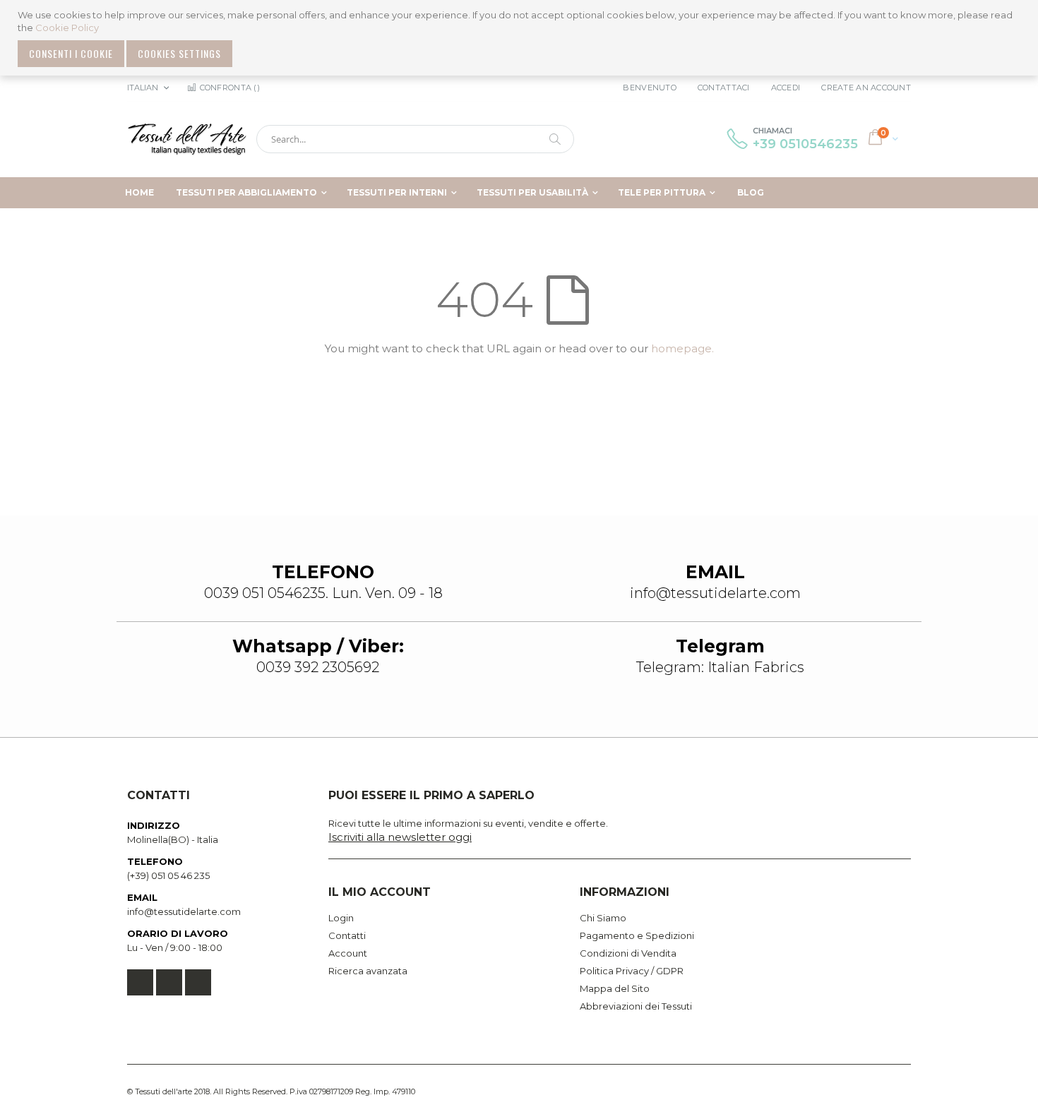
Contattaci (724, 87)
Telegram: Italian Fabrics (720, 667)
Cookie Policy (67, 27)
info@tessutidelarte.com (184, 911)
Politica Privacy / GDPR (632, 970)
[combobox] (415, 139)
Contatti (347, 935)
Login (341, 917)
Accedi (786, 87)
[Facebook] (140, 982)
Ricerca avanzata (367, 970)
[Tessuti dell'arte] (187, 139)
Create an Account (866, 87)
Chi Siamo (603, 917)
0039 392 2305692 (317, 667)
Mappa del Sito (615, 988)
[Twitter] (169, 982)
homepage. (682, 348)
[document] (521, 37)
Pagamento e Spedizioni (637, 935)
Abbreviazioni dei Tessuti (636, 1006)
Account (347, 953)
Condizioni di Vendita (628, 953)
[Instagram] (198, 982)
